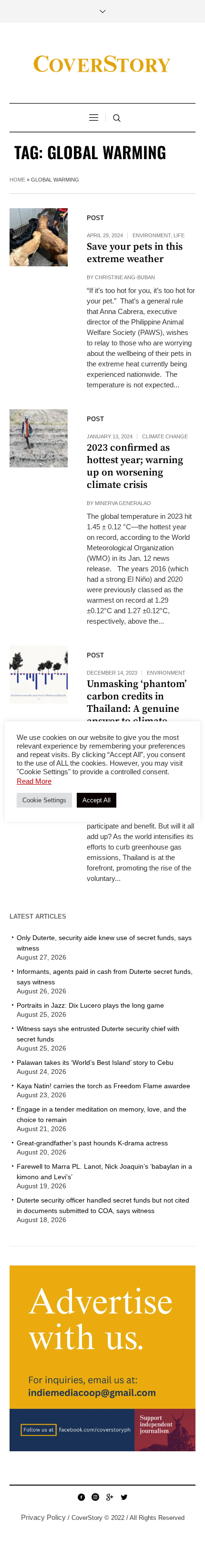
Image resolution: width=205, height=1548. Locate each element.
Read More (34, 781)
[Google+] (109, 1497)
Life (179, 235)
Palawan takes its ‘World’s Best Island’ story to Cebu (95, 1062)
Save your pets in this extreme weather (135, 253)
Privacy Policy (43, 1517)
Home (17, 179)
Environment (152, 235)
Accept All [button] (96, 800)
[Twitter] (124, 1497)
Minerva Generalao (123, 503)
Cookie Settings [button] (44, 800)
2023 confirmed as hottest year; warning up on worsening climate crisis (135, 466)
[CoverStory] (102, 64)
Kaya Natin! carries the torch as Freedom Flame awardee (103, 1086)
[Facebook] (81, 1497)
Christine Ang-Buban (125, 277)
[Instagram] (95, 1497)
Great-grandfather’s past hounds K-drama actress (92, 1143)
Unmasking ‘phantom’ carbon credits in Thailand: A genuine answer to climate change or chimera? (137, 709)
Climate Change (165, 436)
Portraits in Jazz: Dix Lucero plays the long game (90, 1005)
